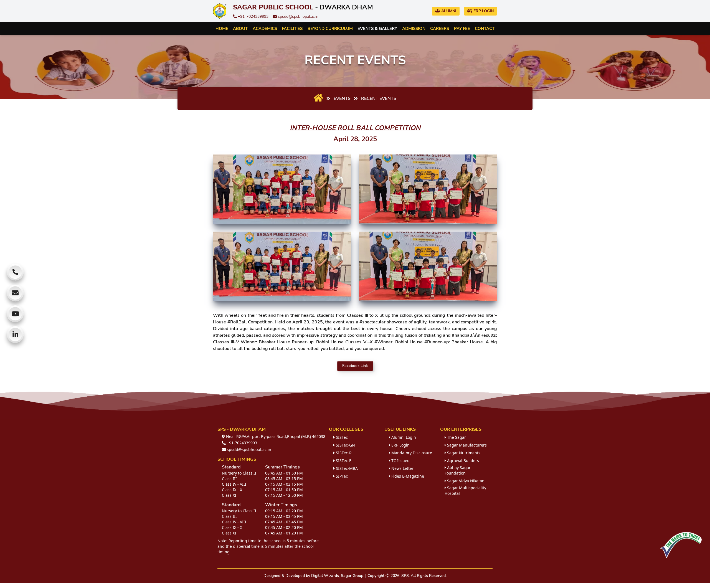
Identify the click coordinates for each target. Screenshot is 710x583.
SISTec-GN (345, 445)
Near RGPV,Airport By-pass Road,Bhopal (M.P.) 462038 (275, 436)
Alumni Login (403, 437)
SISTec (341, 437)
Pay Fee (462, 28)
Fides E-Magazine (407, 476)
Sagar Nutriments (463, 452)
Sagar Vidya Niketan (465, 480)
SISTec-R (343, 452)
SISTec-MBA (346, 468)
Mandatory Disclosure (411, 452)
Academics (265, 28)
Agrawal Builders (462, 460)
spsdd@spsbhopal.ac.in (297, 16)
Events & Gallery (377, 28)
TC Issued (400, 460)
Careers (439, 28)
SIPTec (341, 476)
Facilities (292, 28)
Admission (413, 28)
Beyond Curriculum (330, 28)
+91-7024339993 (252, 16)
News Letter (402, 468)
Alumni (448, 11)
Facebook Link (355, 365)
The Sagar (456, 437)
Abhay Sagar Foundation (458, 470)
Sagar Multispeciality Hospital (465, 490)
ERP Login (483, 11)
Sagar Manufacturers (466, 445)
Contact (485, 28)
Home (221, 28)
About (240, 28)
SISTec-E (343, 460)
